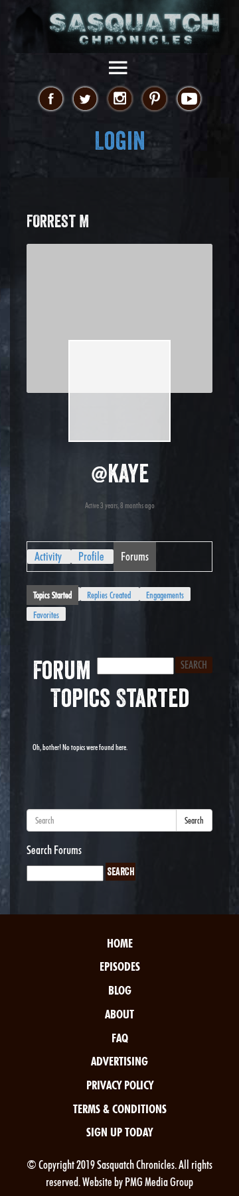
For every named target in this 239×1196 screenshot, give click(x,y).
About (119, 1014)
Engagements (165, 595)
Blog (119, 990)
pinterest (154, 99)
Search (194, 820)
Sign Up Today (119, 1132)
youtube (189, 99)
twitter (85, 99)
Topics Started (52, 595)
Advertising (119, 1061)
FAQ (120, 1038)
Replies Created (109, 595)
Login (119, 140)
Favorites (46, 615)
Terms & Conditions (120, 1109)
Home (120, 943)
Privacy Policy (119, 1085)
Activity (48, 556)
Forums (135, 556)
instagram (120, 99)
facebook (51, 99)
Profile (91, 556)
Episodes (120, 966)
